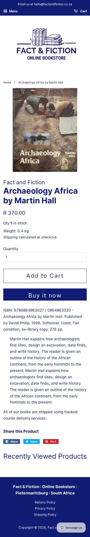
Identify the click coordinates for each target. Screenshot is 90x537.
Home (7, 82)
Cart (83, 11)
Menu (13, 11)
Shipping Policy (45, 514)
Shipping (10, 237)
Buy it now (45, 295)
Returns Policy (45, 502)
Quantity (10, 249)
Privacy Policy (45, 508)
